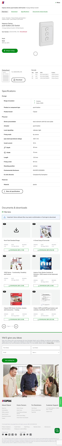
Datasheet (14, 12)
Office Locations (5, 412)
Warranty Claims (37, 427)
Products (8, 18)
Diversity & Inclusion (6, 416)
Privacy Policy (50, 343)
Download (19, 80)
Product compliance (6, 427)
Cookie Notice (17, 427)
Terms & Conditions (6, 429)
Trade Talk (33, 412)
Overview (5, 12)
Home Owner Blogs (21, 415)
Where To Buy (10, 51)
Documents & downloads (40, 12)
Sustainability (5, 410)
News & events (5, 414)
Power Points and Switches (18, 18)
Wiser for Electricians (36, 410)
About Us (4, 408)
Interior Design (20, 408)
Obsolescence (47, 427)
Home (3, 18)
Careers (3, 418)
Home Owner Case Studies (22, 417)
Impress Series (5, 19)
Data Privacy (27, 427)
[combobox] (45, 352)
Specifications (25, 12)
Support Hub (49, 411)
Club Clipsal (34, 408)
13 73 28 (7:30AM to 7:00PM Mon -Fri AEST (52, 408)
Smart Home (19, 410)
